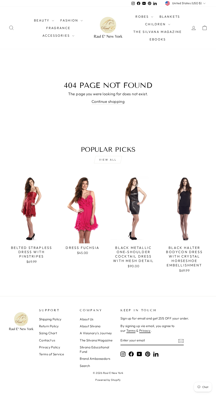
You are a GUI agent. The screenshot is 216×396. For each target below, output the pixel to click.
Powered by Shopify (107, 379)
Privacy (145, 331)
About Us (86, 319)
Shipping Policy (50, 319)
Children (156, 24)
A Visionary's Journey (96, 333)
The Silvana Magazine (157, 32)
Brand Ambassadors (95, 359)
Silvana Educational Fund (94, 349)
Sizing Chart (48, 333)
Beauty (42, 20)
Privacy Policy (49, 347)
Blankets (169, 17)
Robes (142, 17)
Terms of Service (51, 354)
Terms (130, 331)
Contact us (47, 340)
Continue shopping (108, 101)
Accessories (56, 36)
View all (108, 159)
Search (85, 366)
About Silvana (90, 326)
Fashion (70, 20)
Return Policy (49, 326)
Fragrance (58, 28)
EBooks (158, 39)
